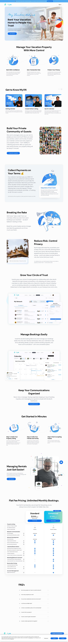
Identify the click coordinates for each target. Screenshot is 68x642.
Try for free (34, 520)
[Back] (59, 89)
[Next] (61, 89)
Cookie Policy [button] (31, 637)
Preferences (46, 638)
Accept (62, 638)
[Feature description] (23, 533)
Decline (54, 638)
